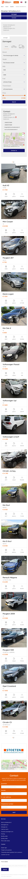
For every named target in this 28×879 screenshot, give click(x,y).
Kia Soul (6, 505)
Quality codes (4, 836)
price (4, 93)
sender (3, 790)
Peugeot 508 (8, 650)
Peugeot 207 (8, 258)
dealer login (4, 847)
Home (6, 6)
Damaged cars (4, 824)
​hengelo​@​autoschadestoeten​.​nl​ (12, 127)
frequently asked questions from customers (11, 852)
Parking (3, 834)
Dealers (16, 2)
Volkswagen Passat (11, 364)
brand (5, 52)
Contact (14, 18)
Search (14, 102)
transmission (7, 86)
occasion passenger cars (7, 831)
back (2, 6)
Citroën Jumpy (9, 471)
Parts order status (5, 840)
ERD (4, 66)
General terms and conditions (7, 874)
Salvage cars (4, 827)
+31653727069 (8, 122)
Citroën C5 (7, 722)
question (4, 783)
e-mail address (6, 797)
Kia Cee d (7, 328)
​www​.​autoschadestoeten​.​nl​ (10, 129)
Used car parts (4, 829)
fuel (4, 78)
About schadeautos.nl (6, 822)
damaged (14, 14)
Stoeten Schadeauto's (9, 114)
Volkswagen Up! (10, 400)
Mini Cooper (8, 221)
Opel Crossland (9, 686)
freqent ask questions (6, 850)
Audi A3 (6, 185)
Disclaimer (16, 874)
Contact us (14, 150)
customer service (5, 854)
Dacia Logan (8, 294)
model (5, 59)
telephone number (7, 804)
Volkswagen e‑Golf (11, 437)
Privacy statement (22, 874)
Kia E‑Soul (7, 541)
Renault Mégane (10, 577)
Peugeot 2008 (9, 613)
